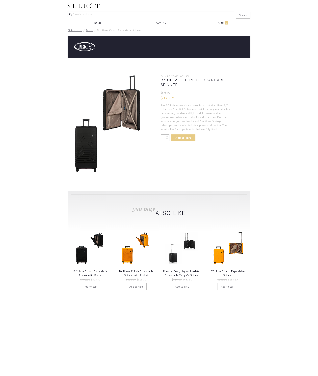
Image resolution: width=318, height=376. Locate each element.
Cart (223, 22)
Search (243, 15)
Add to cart (183, 137)
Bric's (89, 30)
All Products (75, 30)
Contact (162, 22)
